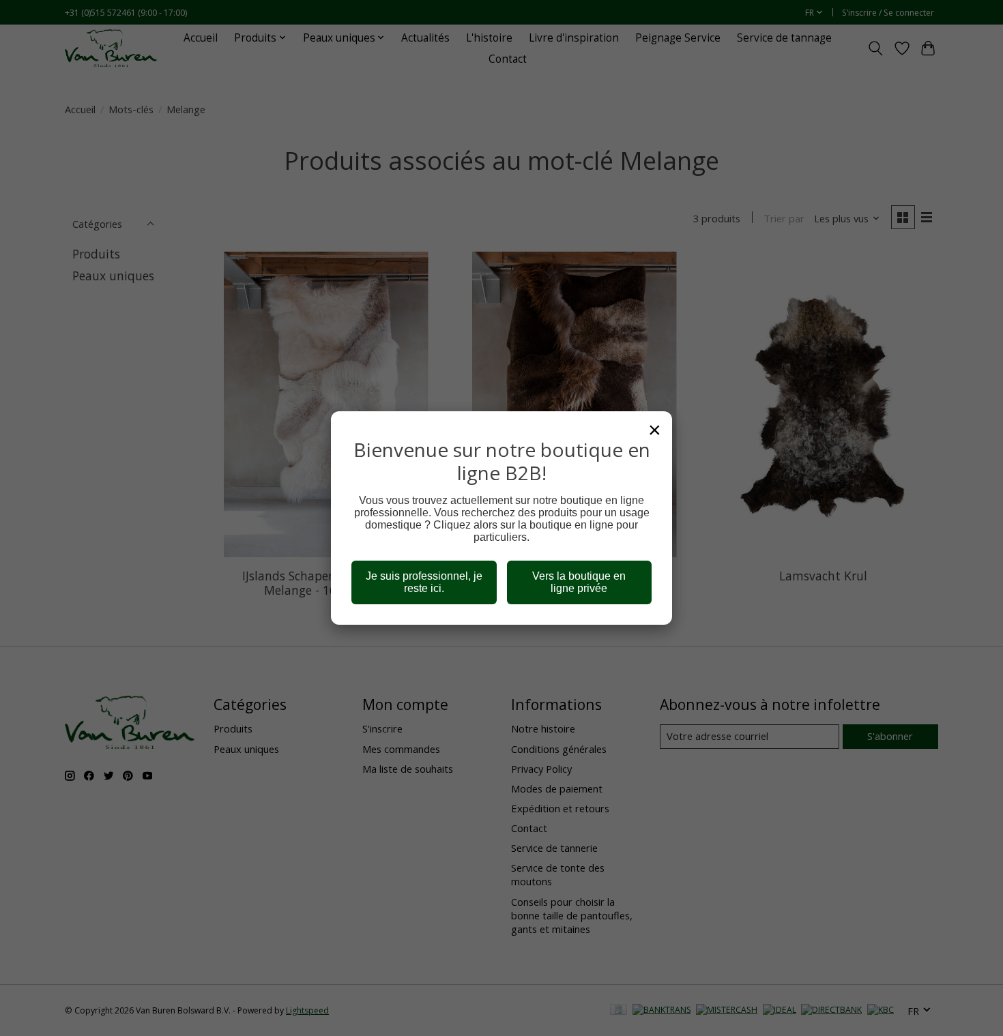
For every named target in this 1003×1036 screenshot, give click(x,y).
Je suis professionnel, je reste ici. (424, 582)
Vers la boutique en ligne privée (579, 582)
